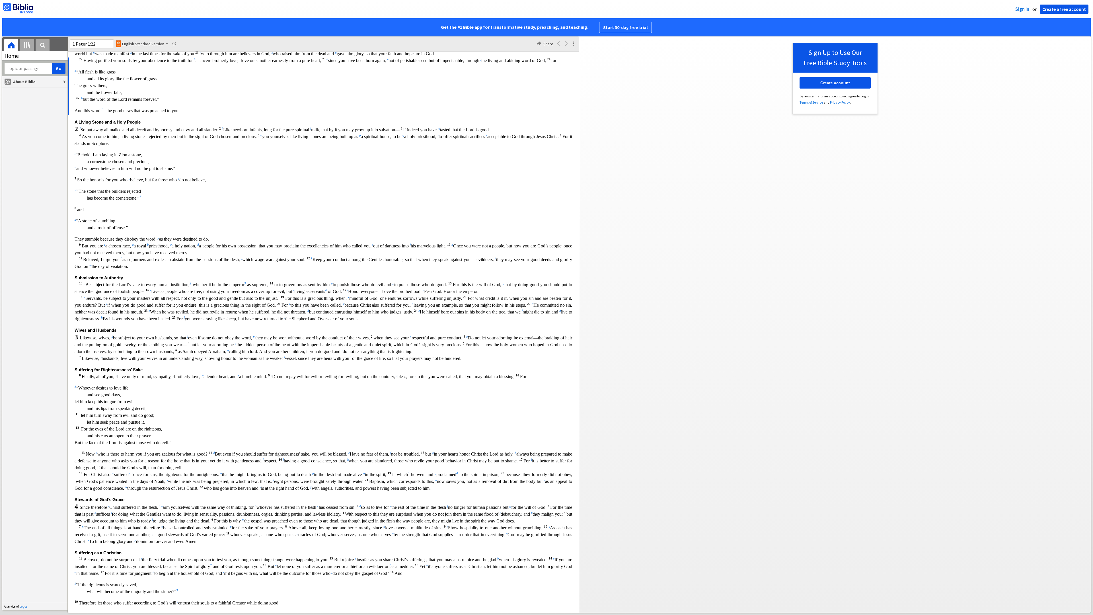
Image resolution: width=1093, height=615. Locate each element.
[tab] (11, 46)
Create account (835, 83)
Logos (24, 606)
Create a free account (1064, 9)
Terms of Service (811, 102)
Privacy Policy (840, 102)
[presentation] (11, 46)
